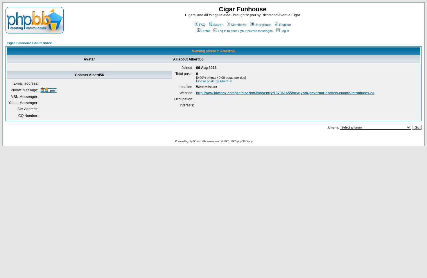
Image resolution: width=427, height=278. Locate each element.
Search (218, 24)
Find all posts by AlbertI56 (214, 81)
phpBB (192, 141)
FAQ (202, 24)
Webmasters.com (211, 141)
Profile (205, 31)
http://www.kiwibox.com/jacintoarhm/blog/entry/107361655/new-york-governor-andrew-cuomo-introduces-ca (285, 93)
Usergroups (262, 24)
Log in (285, 31)
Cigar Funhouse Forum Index (29, 43)
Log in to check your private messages (245, 31)
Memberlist (239, 24)
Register (285, 24)
